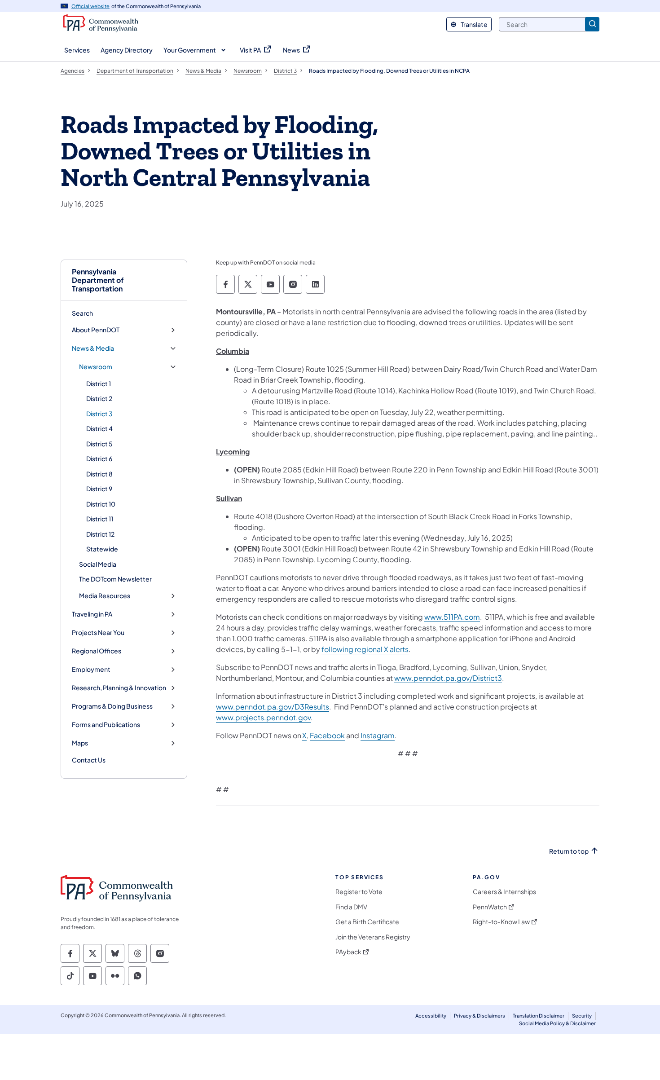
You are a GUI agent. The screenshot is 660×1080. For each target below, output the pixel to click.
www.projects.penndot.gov (263, 717)
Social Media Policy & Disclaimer (557, 1023)
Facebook (327, 735)
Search (82, 313)
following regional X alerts (365, 649)
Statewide (102, 549)
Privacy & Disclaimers (479, 1015)
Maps (80, 743)
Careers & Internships (504, 891)
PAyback (348, 952)
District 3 (99, 414)
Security (582, 1015)
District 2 (99, 398)
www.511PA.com (452, 617)
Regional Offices (96, 651)
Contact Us (89, 760)
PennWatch (490, 907)
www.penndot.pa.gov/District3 (448, 678)
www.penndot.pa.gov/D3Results (272, 706)
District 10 (100, 504)
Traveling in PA (92, 614)
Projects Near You (98, 632)
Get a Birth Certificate (367, 922)
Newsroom (95, 366)
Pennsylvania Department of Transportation (98, 280)
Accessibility (430, 1015)
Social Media (97, 564)
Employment (91, 669)
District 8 (99, 474)
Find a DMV (351, 907)
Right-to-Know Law (501, 922)
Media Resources (104, 596)
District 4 (99, 428)
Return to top (569, 851)
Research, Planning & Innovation (119, 688)
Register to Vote (359, 891)
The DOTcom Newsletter (115, 579)
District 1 (98, 383)
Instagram (378, 735)
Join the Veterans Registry (372, 937)
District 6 (99, 458)
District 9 (99, 489)
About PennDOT (95, 330)
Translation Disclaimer (538, 1015)
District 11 (99, 519)
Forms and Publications (106, 724)
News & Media (93, 348)
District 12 (100, 534)
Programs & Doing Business (112, 706)
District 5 (99, 444)
